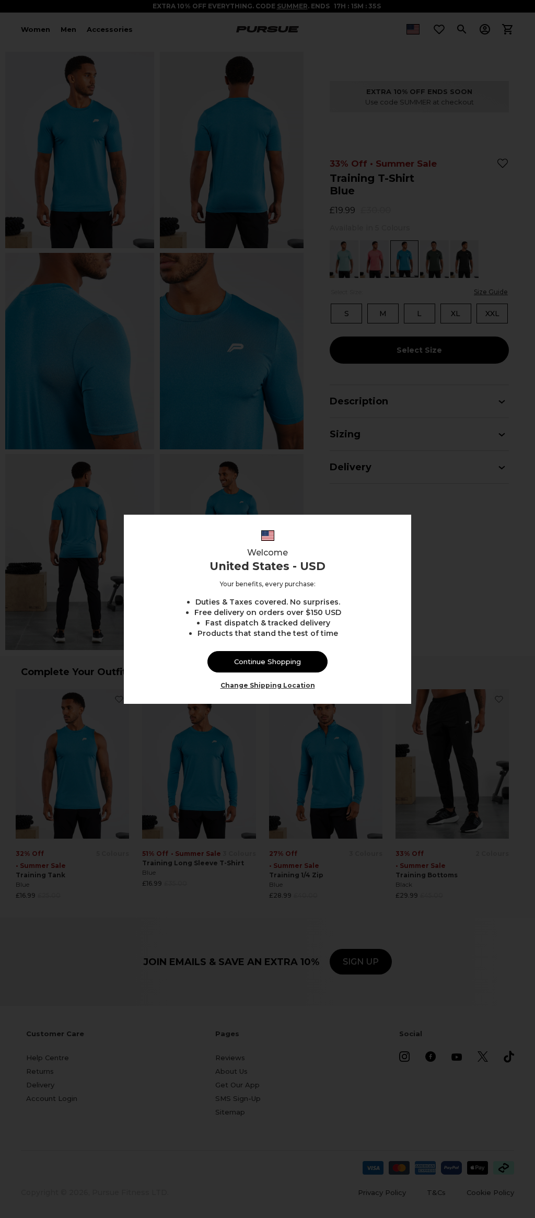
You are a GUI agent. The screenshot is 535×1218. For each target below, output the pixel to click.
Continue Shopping (267, 661)
